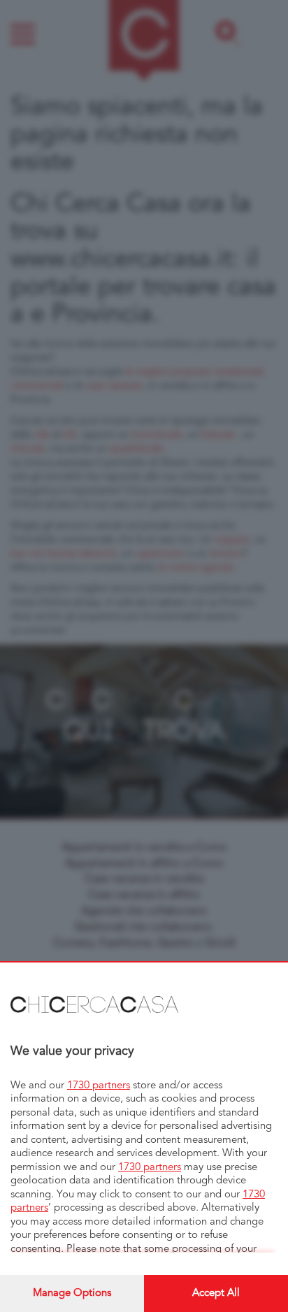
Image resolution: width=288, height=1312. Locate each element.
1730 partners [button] (98, 1086)
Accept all (216, 1293)
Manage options (72, 1293)
